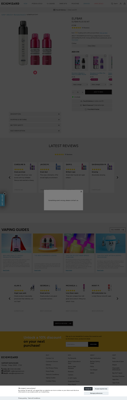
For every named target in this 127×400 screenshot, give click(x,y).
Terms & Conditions (34, 398)
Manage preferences (96, 393)
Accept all (88, 388)
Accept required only (101, 388)
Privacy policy (22, 398)
